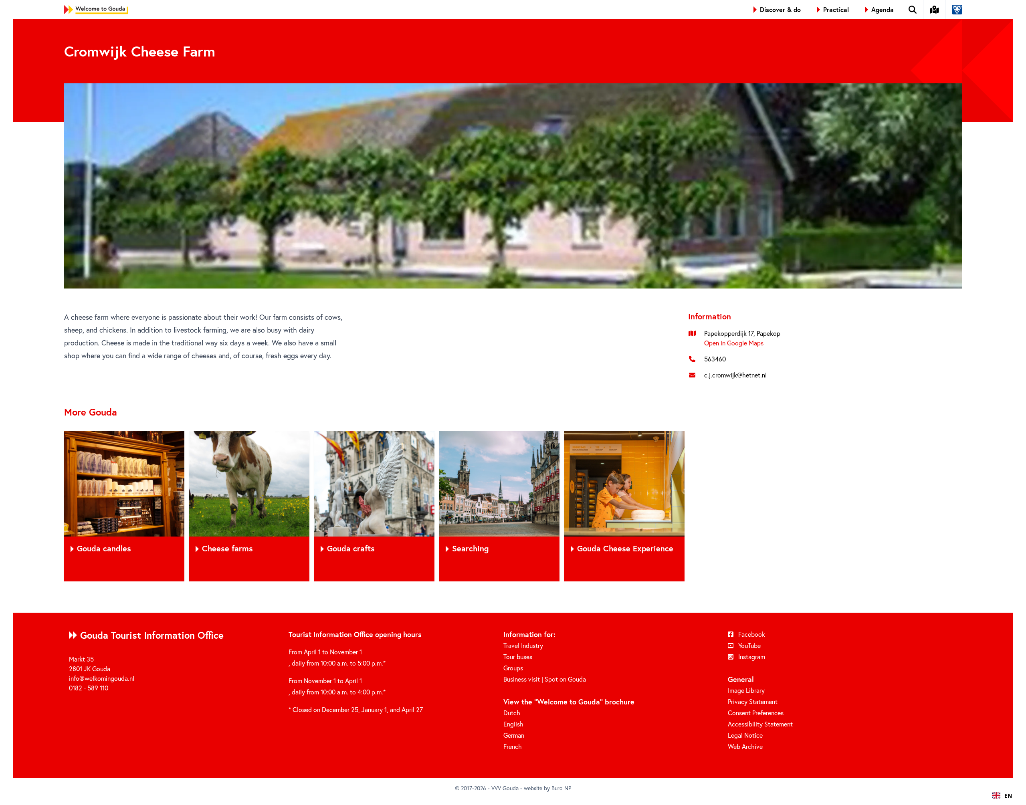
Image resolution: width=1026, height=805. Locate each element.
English (513, 724)
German (513, 735)
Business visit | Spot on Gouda (544, 679)
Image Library (746, 690)
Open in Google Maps (733, 343)
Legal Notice (745, 735)
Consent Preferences (756, 713)
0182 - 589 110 (88, 688)
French (512, 746)
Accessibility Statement (760, 724)
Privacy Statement (753, 702)
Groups (513, 668)
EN (1008, 795)
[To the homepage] (96, 9)
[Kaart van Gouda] (934, 9)
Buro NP (561, 788)
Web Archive (745, 746)
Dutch (511, 713)
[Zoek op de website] (912, 9)
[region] (513, 506)
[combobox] (1002, 795)
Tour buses (517, 657)
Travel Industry (523, 646)
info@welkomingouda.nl (101, 678)
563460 (715, 359)
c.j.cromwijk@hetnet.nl (735, 375)
